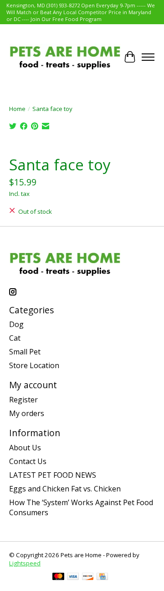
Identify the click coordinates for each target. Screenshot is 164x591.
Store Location (34, 365)
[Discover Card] (88, 577)
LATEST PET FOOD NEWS (52, 475)
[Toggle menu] (148, 57)
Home (17, 109)
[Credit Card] (102, 577)
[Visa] (73, 577)
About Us (25, 448)
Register (23, 400)
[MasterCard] (58, 577)
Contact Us (27, 461)
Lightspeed (25, 563)
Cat (14, 338)
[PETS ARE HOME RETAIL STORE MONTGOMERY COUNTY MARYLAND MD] (65, 57)
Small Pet (25, 352)
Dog (16, 324)
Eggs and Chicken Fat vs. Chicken (65, 489)
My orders (26, 413)
